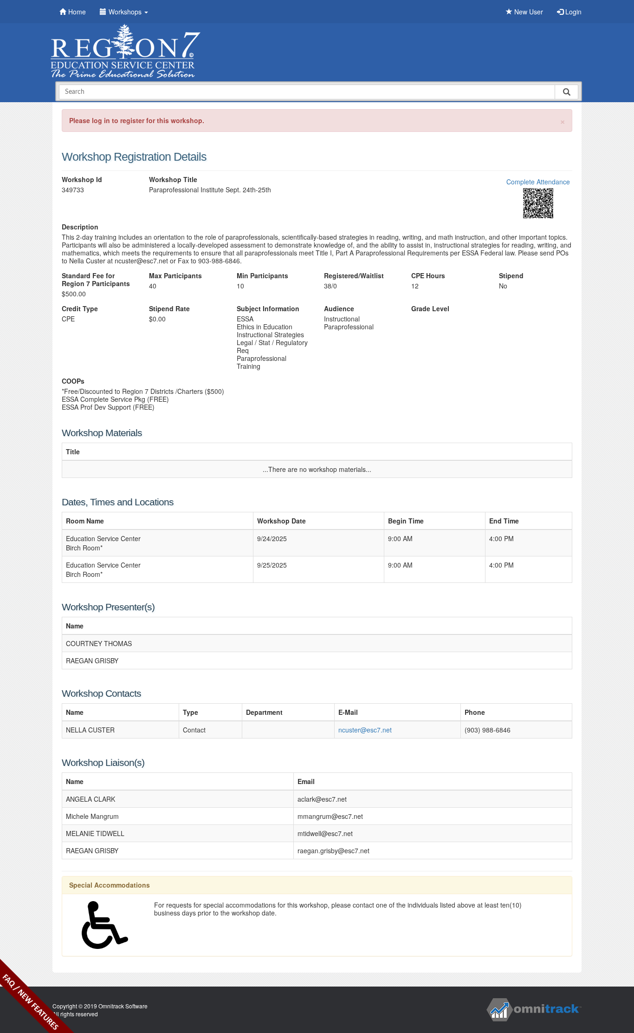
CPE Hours (428, 276)
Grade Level (430, 309)
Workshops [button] (126, 11)
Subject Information (268, 309)
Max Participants (175, 276)
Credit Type (80, 309)
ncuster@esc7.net (365, 729)
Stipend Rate (169, 309)
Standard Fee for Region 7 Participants (96, 280)
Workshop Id (82, 179)
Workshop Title (173, 179)
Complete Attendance (538, 181)
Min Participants (262, 276)
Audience (339, 309)
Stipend (511, 276)
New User (527, 11)
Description (80, 227)
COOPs (73, 381)
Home (77, 11)
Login (572, 11)
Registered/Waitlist (354, 276)
